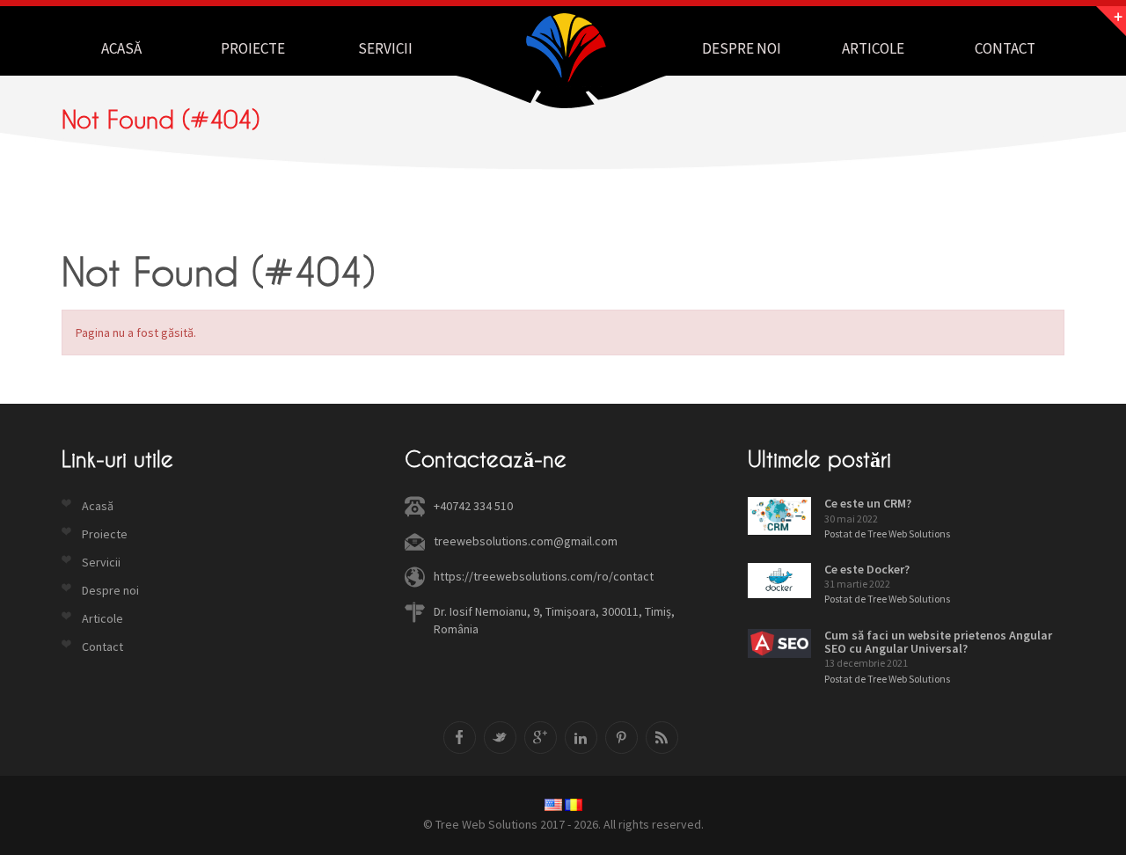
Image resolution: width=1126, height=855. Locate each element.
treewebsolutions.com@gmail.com (526, 541)
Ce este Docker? (867, 569)
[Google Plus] (540, 737)
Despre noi (741, 48)
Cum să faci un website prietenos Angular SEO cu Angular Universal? (938, 641)
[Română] (573, 805)
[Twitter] (500, 737)
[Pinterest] (621, 737)
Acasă (121, 48)
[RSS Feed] (662, 737)
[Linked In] (581, 737)
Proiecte (253, 48)
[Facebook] (459, 737)
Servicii (385, 48)
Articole (873, 48)
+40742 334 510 (473, 506)
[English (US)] (553, 805)
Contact (1005, 48)
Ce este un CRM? (867, 503)
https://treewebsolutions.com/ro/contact (544, 576)
